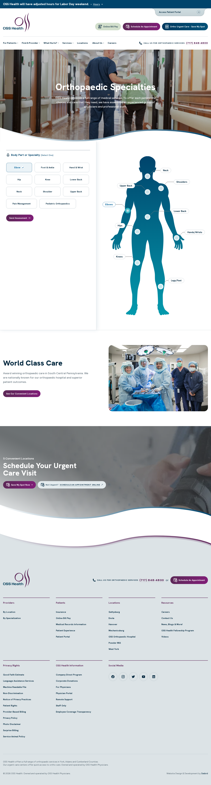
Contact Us (167, 618)
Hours (96, 4)
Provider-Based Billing (14, 711)
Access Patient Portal (170, 12)
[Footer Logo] (16, 578)
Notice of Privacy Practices (17, 699)
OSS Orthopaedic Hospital (122, 636)
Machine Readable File (14, 687)
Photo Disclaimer (12, 724)
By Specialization (12, 618)
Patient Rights (10, 705)
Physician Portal (64, 693)
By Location (9, 612)
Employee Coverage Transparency (73, 711)
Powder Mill (115, 642)
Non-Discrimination (13, 693)
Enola (111, 618)
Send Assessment (18, 218)
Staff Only (61, 705)
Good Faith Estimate (13, 674)
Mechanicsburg (116, 630)
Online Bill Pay (63, 618)
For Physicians (63, 687)
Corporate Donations (67, 680)
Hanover (113, 624)
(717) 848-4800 (197, 43)
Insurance (61, 612)
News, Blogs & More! (172, 624)
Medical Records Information (71, 624)
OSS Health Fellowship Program (177, 630)
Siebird (204, 773)
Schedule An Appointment (192, 580)
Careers (165, 612)
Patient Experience (65, 630)
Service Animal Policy (14, 736)
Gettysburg (114, 612)
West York (114, 649)
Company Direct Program (69, 674)
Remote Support (64, 699)
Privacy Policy (10, 718)
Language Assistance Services (18, 680)
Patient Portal (63, 636)
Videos (165, 636)
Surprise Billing (11, 730)
